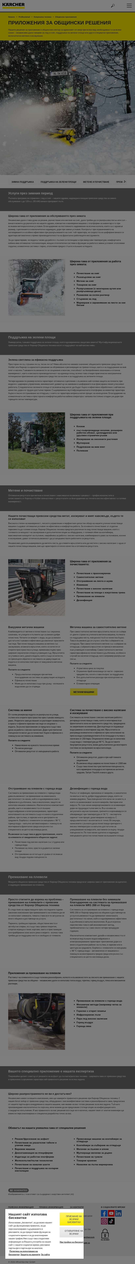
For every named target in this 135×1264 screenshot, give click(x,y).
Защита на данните (30, 1254)
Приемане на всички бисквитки (74, 1219)
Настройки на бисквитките (74, 1242)
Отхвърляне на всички (74, 1232)
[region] (44, 1234)
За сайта (45, 1254)
